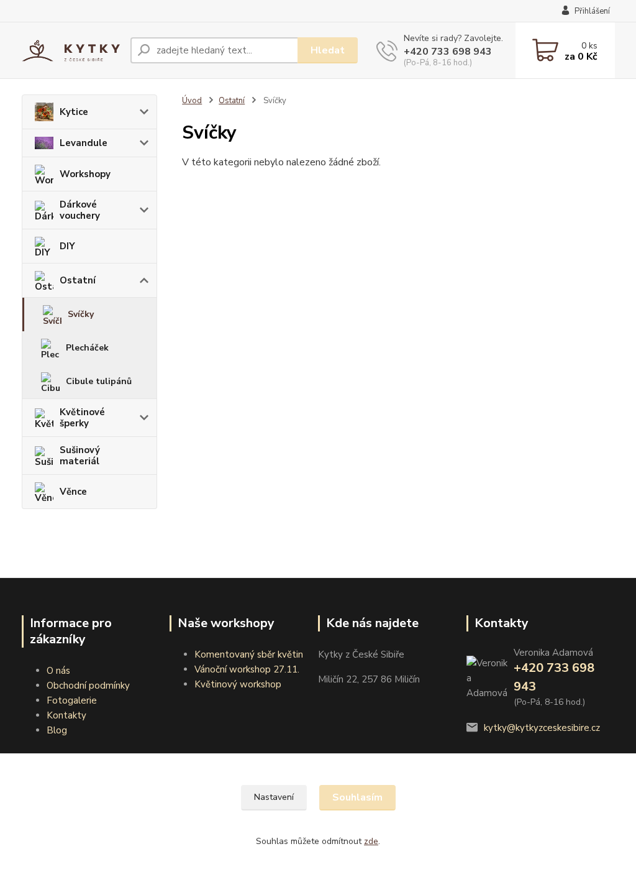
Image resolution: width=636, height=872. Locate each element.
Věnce (73, 491)
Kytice (74, 112)
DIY (67, 246)
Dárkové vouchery (80, 210)
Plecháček (87, 348)
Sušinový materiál (80, 455)
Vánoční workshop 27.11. (246, 669)
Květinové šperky (82, 417)
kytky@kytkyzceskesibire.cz (542, 728)
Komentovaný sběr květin (248, 654)
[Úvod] (71, 50)
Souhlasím (357, 797)
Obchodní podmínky (88, 685)
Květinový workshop (237, 684)
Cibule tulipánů (99, 381)
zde (371, 841)
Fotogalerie (72, 700)
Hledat (328, 50)
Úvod (192, 100)
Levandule (83, 143)
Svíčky (81, 314)
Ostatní (78, 280)
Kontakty (66, 715)
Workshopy (85, 174)
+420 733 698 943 (448, 51)
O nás (58, 670)
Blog (57, 730)
